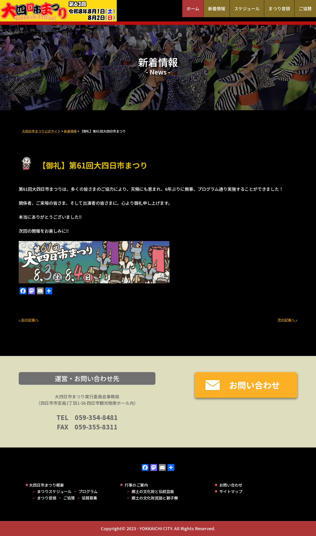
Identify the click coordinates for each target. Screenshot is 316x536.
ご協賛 (305, 8)
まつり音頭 (279, 8)
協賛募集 (89, 498)
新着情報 (216, 8)
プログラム (88, 491)
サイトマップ (230, 491)
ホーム (193, 8)
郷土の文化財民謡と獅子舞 (155, 498)
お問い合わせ (230, 485)
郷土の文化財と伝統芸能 (153, 491)
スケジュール (247, 8)
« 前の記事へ (28, 319)
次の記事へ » (287, 319)
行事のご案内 (136, 485)
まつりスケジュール (54, 491)
